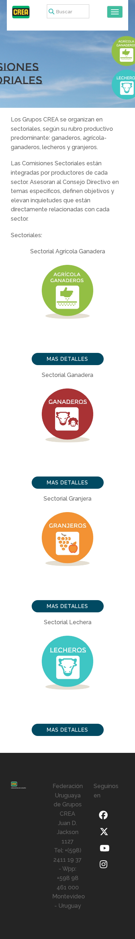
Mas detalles (67, 359)
